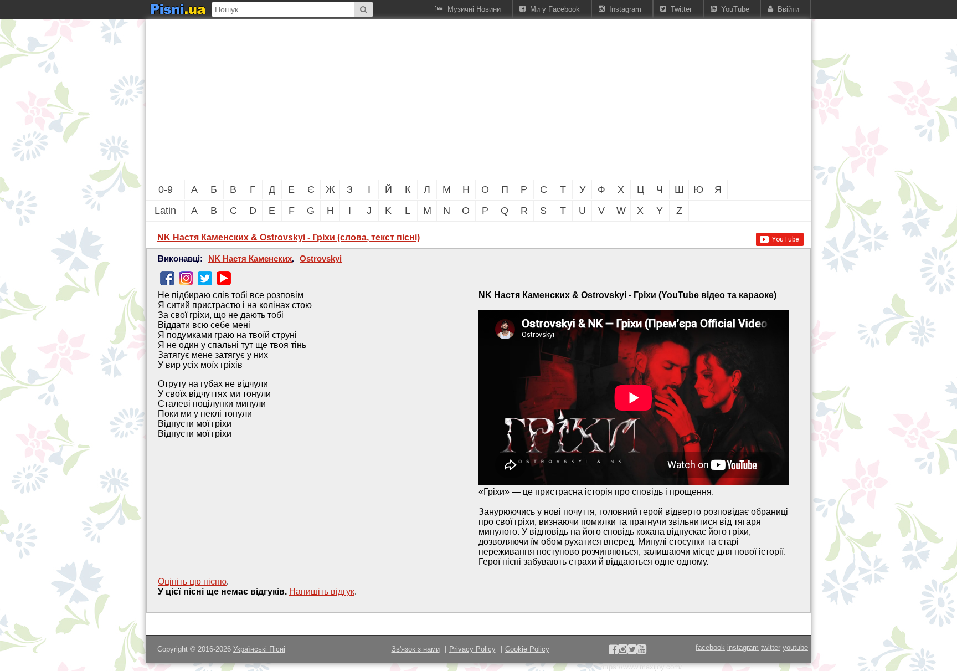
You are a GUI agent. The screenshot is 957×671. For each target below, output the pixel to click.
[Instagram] (186, 278)
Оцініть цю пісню (192, 581)
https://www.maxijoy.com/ (641, 667)
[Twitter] (204, 278)
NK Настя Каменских (250, 258)
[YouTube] (223, 278)
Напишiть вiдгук (321, 591)
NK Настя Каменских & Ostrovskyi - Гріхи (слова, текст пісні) (288, 237)
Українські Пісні (259, 649)
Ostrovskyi (321, 258)
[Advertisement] (417, 99)
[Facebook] (167, 278)
